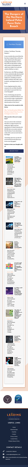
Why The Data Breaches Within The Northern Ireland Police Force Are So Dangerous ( (14, 111)
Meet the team (14, 429)
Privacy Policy (14, 436)
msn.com (14, 113)
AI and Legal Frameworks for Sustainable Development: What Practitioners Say (18, 267)
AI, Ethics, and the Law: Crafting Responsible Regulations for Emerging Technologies (18, 291)
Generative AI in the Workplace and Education (18, 204)
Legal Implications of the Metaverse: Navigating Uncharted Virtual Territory (17, 361)
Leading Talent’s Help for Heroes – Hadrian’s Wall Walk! (18, 159)
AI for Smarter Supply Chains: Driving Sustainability (18, 244)
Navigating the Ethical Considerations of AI (18, 224)
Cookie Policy (14, 438)
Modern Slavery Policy (14, 441)
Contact (14, 434)
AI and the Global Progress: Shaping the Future (17, 338)
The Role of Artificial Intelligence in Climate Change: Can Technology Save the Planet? (18, 314)
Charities (14, 431)
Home (14, 427)
